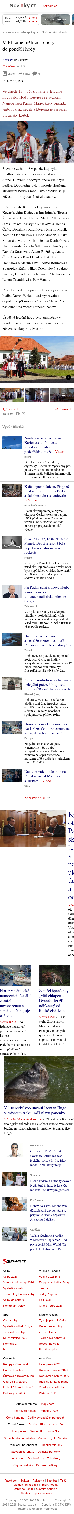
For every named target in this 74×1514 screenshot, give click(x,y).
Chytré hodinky (23, 1465)
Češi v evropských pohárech (46, 1417)
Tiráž (63, 1480)
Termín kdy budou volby (18, 1294)
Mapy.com (47, 1404)
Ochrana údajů (23, 1488)
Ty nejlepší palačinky (52, 1320)
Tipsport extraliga (14, 1332)
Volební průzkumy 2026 (18, 1282)
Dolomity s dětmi (14, 1393)
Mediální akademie (25, 1484)
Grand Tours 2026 (51, 1305)
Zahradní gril (46, 1438)
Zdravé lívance (48, 1332)
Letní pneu (17, 1458)
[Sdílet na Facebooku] (18, 414)
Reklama (38, 1480)
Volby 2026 (10, 1276)
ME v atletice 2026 (15, 1337)
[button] (37, 142)
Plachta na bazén (51, 1424)
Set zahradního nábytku (19, 1438)
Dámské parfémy (49, 1451)
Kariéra (52, 1480)
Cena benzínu (15, 1417)
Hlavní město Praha (35, 505)
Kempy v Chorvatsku (16, 1364)
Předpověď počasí (24, 1410)
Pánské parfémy (46, 1465)
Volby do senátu (13, 1299)
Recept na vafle (49, 1343)
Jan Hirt (44, 1288)
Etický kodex (49, 1484)
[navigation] (5, 5)
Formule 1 (10, 1343)
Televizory (53, 1458)
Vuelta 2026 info (49, 1276)
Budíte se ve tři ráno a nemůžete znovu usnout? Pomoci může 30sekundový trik (48, 640)
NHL (6, 1349)
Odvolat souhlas (46, 1488)
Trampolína (19, 1431)
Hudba (28, 557)
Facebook (10, 1480)
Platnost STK (47, 1393)
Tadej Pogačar (48, 1294)
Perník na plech (49, 1349)
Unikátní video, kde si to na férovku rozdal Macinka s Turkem (45, 776)
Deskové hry (36, 1458)
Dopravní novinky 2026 (54, 1375)
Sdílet (26, 73)
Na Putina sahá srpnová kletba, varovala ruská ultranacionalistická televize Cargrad (47, 594)
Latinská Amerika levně (18, 1387)
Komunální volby (14, 1305)
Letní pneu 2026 (49, 1364)
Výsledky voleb (13, 1288)
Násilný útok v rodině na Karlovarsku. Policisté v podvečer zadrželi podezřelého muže (43, 444)
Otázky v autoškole (51, 1387)
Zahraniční (30, 606)
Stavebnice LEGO (22, 1451)
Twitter (25, 1480)
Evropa (28, 738)
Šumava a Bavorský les (18, 1375)
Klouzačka (52, 1431)
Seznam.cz (50, 5)
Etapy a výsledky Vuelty (54, 1282)
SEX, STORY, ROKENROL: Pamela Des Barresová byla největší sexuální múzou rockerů (46, 545)
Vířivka (62, 1438)
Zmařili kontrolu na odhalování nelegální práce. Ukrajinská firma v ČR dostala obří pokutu (47, 684)
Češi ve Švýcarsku (15, 1381)
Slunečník (36, 1431)
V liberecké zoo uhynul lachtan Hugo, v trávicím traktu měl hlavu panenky (35, 1110)
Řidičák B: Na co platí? (53, 1381)
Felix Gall (45, 1299)
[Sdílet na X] (24, 414)
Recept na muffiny (51, 1326)
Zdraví (28, 650)
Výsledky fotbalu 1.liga (17, 1326)
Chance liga (11, 1320)
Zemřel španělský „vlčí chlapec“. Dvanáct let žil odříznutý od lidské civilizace (54, 1000)
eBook (11, 73)
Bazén (33, 1424)
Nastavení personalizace (37, 1493)
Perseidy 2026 (49, 1410)
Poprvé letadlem (13, 1370)
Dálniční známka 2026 (53, 1370)
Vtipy (27, 786)
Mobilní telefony (52, 1444)
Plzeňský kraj (32, 694)
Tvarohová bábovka (52, 1337)
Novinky (7, 60)
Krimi (27, 457)
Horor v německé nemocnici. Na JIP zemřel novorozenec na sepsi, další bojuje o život (47, 728)
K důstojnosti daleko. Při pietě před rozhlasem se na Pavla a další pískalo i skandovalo (47, 491)
